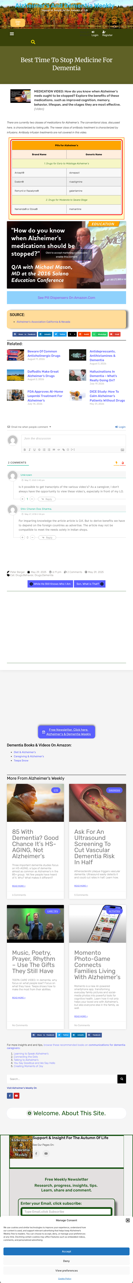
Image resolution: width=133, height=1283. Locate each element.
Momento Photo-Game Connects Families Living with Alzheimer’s (97, 965)
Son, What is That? (88, 583)
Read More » (18, 886)
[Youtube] (17, 1096)
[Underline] (34, 450)
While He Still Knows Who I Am (52, 583)
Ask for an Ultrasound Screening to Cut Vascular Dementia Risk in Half (94, 847)
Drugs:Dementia (44, 575)
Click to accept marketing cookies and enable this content (66, 254)
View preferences (66, 1270)
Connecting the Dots (26, 1056)
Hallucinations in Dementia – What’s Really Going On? (103, 376)
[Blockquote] (53, 450)
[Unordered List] (49, 450)
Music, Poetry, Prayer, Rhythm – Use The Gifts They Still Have (33, 962)
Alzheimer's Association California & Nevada (43, 321)
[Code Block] (58, 450)
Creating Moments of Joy (28, 1066)
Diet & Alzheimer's (25, 752)
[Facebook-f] (10, 1096)
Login (122, 426)
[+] (73, 449)
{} (68, 449)
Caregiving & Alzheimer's (29, 756)
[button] (128, 1220)
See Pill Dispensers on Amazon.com (66, 298)
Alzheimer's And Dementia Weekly (64, 5)
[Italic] (29, 450)
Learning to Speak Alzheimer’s (31, 1053)
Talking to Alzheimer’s (26, 1059)
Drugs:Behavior (24, 575)
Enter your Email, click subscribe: (51, 1203)
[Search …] (33, 42)
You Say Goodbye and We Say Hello (34, 1063)
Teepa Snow (21, 760)
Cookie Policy (64, 1278)
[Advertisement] (66, 627)
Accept (66, 1251)
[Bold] (24, 450)
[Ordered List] (44, 450)
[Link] (63, 450)
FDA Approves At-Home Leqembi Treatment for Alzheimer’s (45, 396)
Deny (66, 1261)
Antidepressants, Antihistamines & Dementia (103, 355)
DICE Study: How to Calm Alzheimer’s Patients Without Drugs (107, 396)
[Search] (121, 1079)
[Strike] (39, 450)
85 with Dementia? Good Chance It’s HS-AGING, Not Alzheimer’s (35, 844)
